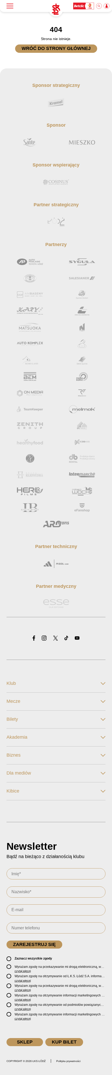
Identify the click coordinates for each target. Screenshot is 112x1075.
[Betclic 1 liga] (84, 6)
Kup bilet (64, 1042)
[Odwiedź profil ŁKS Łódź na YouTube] (77, 638)
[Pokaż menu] (10, 6)
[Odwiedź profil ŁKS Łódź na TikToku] (66, 638)
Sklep (25, 1042)
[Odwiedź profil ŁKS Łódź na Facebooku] (34, 638)
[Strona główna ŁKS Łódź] (56, 9)
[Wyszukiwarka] (99, 6)
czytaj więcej (23, 971)
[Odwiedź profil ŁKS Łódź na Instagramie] (44, 638)
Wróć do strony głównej (56, 48)
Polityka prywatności (68, 1061)
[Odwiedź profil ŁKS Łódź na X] (55, 638)
